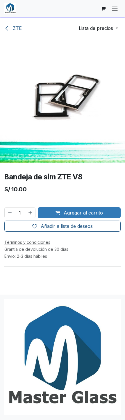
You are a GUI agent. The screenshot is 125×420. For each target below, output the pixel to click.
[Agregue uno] (30, 213)
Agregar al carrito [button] (82, 213)
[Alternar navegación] (115, 8)
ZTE (16, 28)
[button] (98, 28)
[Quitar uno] (10, 213)
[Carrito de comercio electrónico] (103, 8)
